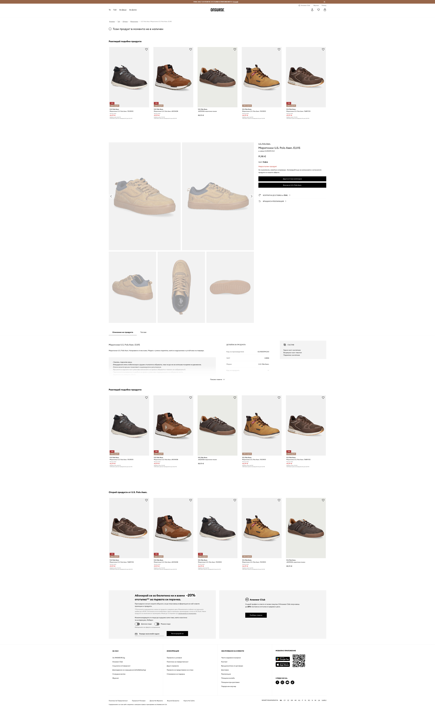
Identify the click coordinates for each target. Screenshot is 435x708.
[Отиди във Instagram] (282, 682)
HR (295, 700)
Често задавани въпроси (231, 658)
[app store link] (283, 664)
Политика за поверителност (177, 662)
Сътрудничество (118, 674)
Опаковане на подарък (176, 674)
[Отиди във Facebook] (277, 682)
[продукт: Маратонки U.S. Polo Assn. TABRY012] (306, 77)
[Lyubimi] (318, 9)
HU (299, 700)
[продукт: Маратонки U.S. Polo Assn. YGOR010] (129, 77)
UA (319, 700)
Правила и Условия (138, 701)
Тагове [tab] (143, 332)
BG (281, 700)
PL (305, 700)
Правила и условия (174, 658)
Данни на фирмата (156, 701)
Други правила (173, 666)
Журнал (115, 678)
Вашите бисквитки (173, 701)
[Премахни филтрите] (324, 2)
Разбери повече (256, 615)
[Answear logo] (217, 9)
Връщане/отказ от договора (232, 666)
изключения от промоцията (187, 613)
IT (302, 700)
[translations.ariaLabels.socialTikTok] (292, 682)
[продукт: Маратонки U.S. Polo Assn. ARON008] (173, 77)
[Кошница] (325, 9)
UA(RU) (324, 700)
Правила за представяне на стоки (180, 670)
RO (309, 700)
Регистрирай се (177, 634)
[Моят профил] (312, 9)
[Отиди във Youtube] (287, 682)
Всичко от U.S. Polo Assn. (292, 185)
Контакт (224, 662)
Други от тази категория (292, 179)
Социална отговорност (121, 666)
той (114, 10)
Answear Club (117, 662)
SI (312, 700)
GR (292, 700)
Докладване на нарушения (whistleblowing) (129, 670)
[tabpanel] (217, 358)
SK (315, 700)
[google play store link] (283, 659)
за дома (133, 10)
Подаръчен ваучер (228, 686)
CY (285, 700)
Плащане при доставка (230, 682)
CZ (288, 700)
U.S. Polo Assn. (264, 144)
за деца (122, 10)
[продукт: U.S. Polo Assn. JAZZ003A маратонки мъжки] (217, 77)
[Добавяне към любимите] (146, 49)
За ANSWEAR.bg (118, 658)
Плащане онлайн (228, 678)
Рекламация (226, 674)
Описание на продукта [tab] (122, 332)
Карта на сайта (189, 701)
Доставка (225, 670)
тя (110, 10)
